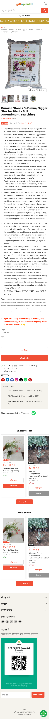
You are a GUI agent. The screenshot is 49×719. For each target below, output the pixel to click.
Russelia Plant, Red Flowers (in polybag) (11, 469)
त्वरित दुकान (13, 480)
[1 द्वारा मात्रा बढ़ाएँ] (22, 342)
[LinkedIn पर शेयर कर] (3, 379)
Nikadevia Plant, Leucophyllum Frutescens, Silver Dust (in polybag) (39, 474)
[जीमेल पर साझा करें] (7, 379)
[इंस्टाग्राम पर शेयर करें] (16, 379)
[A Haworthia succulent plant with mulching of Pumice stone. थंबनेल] (33, 99)
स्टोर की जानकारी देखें (9, 371)
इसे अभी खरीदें (24, 358)
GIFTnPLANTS (7, 118)
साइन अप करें (38, 694)
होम (2, 28)
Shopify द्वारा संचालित (24, 715)
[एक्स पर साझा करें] (21, 379)
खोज (24, 710)
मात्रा (2, 337)
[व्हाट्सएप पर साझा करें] (25, 379)
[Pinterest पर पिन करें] (30, 379)
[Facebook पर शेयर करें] (12, 379)
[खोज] (44, 10)
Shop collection (24, 502)
